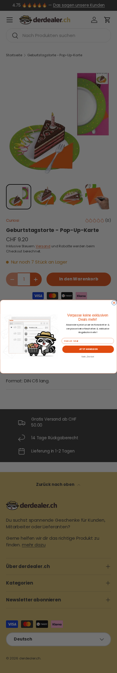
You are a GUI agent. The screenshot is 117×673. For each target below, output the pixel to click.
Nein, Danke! (88, 356)
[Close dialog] (114, 302)
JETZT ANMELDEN (88, 348)
